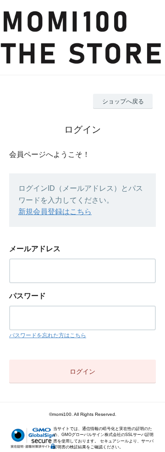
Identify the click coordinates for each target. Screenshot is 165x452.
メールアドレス (34, 249)
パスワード (27, 296)
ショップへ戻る (123, 101)
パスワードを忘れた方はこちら (47, 335)
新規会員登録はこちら (55, 211)
